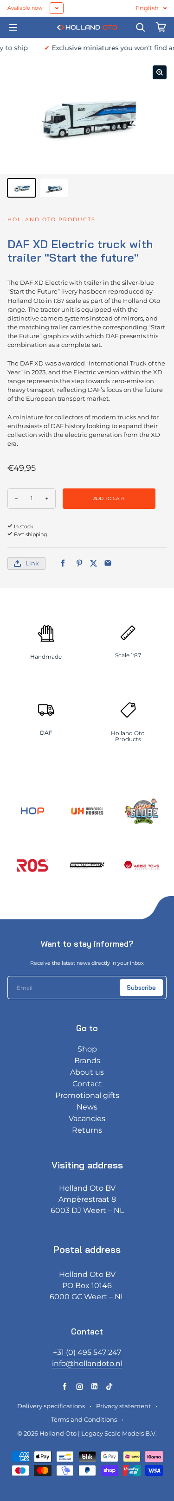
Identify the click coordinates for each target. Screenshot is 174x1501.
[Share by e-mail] (108, 563)
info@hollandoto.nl (87, 1363)
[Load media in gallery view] (21, 188)
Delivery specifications (51, 1406)
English (147, 8)
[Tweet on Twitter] (93, 563)
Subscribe (141, 987)
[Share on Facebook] (63, 563)
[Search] (140, 27)
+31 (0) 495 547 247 (87, 1352)
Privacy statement (123, 1406)
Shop (87, 1049)
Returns (87, 1130)
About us (87, 1072)
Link (32, 563)
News (87, 1107)
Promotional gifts (87, 1095)
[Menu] (13, 27)
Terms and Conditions (84, 1419)
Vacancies (87, 1118)
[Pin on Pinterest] (79, 563)
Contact (87, 1083)
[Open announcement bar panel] (57, 8)
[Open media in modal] (160, 72)
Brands (87, 1060)
